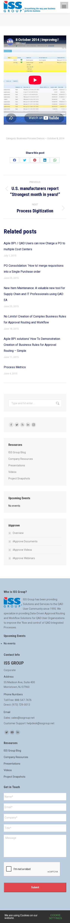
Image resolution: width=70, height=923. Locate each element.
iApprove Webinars (24, 558)
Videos (12, 471)
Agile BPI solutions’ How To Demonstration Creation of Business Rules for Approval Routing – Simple (32, 345)
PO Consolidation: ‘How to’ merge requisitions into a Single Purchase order (33, 268)
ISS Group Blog (17, 452)
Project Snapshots (19, 478)
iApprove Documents (25, 541)
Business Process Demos (30, 138)
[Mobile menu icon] (64, 6)
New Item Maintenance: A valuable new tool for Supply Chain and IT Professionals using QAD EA (34, 294)
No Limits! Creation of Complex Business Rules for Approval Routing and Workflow (35, 319)
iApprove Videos (22, 549)
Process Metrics (15, 367)
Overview (18, 532)
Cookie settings (55, 917)
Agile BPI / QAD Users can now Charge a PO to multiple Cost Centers (34, 246)
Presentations (16, 465)
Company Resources (20, 458)
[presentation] (32, 869)
